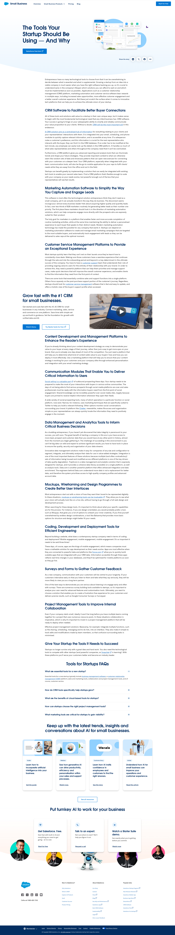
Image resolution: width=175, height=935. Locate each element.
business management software (94, 676)
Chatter (82, 408)
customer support (90, 263)
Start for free (43, 846)
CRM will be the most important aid (108, 124)
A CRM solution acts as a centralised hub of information (68, 132)
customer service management (79, 284)
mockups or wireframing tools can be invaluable (82, 497)
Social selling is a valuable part (58, 381)
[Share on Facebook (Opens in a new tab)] (144, 59)
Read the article (132, 785)
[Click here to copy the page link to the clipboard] (150, 59)
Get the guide (31, 785)
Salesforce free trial (33, 51)
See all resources (87, 799)
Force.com (96, 552)
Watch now (116, 846)
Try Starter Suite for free (54, 327)
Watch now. (64, 785)
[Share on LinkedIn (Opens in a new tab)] (133, 59)
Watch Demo (31, 327)
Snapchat (105, 652)
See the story (98, 785)
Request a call (80, 846)
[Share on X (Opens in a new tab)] (139, 59)
